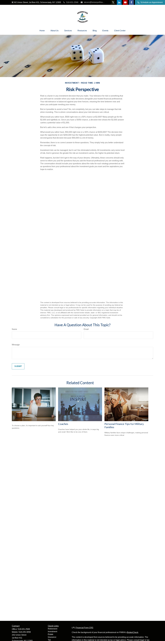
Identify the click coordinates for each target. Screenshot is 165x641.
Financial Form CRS (84, 628)
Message (16, 345)
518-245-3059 (25, 632)
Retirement (52, 629)
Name (14, 329)
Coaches (63, 423)
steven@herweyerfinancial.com (94, 2)
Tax (49, 640)
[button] (42, 30)
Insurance (52, 637)
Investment (52, 631)
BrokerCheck (132, 632)
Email (86, 329)
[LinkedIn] (119, 2)
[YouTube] (125, 2)
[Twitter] (113, 2)
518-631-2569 (72, 2)
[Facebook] (131, 2)
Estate (50, 634)
